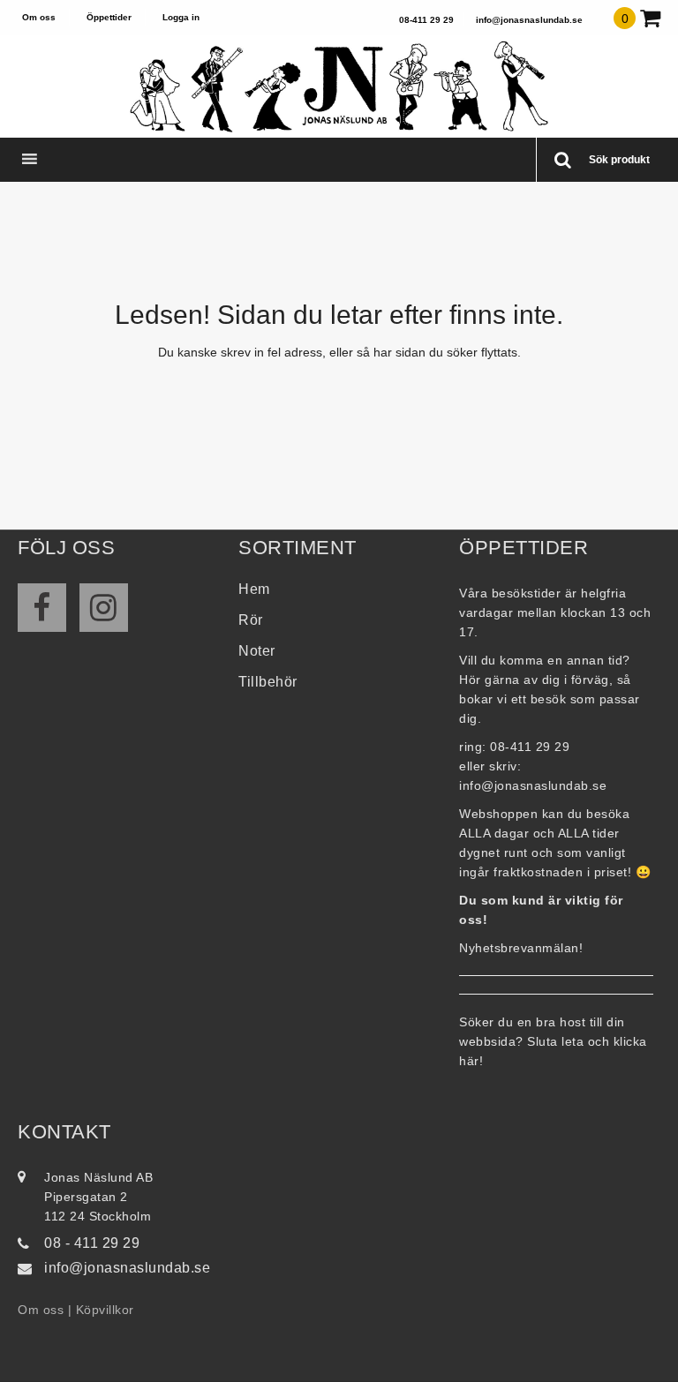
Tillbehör (268, 681)
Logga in (181, 17)
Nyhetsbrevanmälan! (521, 948)
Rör (250, 619)
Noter (256, 650)
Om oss (39, 17)
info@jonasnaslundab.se (529, 20)
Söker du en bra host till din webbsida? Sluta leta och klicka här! (553, 1041)
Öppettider (109, 17)
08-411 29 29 (426, 20)
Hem (254, 589)
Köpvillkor (105, 1310)
